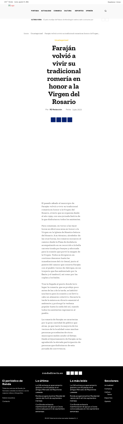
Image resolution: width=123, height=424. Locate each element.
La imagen (39, 392)
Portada (39, 401)
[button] (105, 11)
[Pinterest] (64, 119)
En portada (40, 411)
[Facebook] (93, 1)
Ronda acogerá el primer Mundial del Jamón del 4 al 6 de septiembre (50, 397)
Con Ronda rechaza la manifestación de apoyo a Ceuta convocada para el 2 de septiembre (50, 406)
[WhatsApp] (69, 119)
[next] (107, 19)
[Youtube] (103, 1)
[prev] (103, 19)
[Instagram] (96, 1)
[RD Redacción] (43, 109)
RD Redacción (56, 109)
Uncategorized (37, 33)
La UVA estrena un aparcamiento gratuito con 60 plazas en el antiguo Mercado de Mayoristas (49, 387)
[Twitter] (99, 1)
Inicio (26, 33)
